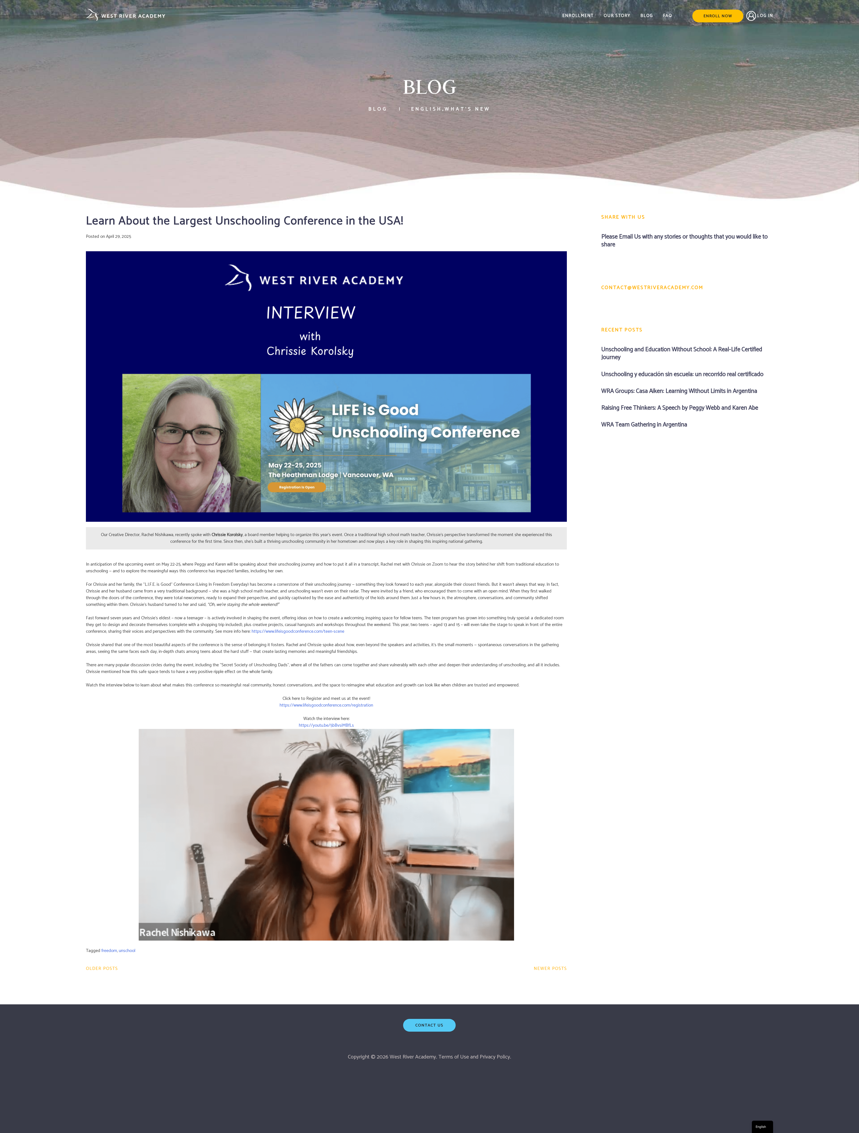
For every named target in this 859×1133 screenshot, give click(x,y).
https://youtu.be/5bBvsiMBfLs (326, 725)
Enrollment (578, 16)
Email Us (630, 237)
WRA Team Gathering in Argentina (644, 425)
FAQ (667, 16)
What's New (468, 109)
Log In (765, 15)
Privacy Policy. (495, 1057)
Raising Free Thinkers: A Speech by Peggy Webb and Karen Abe (679, 408)
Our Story (617, 16)
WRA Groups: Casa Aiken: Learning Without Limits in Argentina (679, 391)
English (426, 109)
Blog (646, 16)
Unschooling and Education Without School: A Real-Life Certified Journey (681, 353)
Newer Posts (550, 968)
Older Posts (102, 968)
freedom (109, 950)
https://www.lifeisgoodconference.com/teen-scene (298, 631)
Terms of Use (453, 1057)
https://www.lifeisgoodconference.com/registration (326, 705)
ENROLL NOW (718, 16)
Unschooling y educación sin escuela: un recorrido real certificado (682, 374)
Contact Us (429, 1025)
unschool (127, 950)
